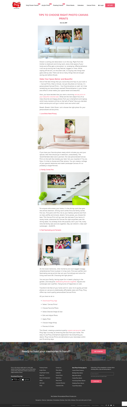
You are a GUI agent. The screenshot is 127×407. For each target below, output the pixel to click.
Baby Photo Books (76, 375)
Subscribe (96, 381)
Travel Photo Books (77, 385)
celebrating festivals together (66, 282)
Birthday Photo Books (77, 373)
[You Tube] (111, 405)
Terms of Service (95, 405)
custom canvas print (75, 330)
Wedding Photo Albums (78, 383)
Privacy (102, 405)
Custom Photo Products (78, 370)
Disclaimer (73, 405)
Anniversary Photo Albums (78, 380)
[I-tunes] (25, 379)
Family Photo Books (77, 378)
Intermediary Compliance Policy (83, 405)
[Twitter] (113, 405)
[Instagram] (108, 405)
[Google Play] (15, 379)
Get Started (98, 351)
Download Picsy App (50, 301)
